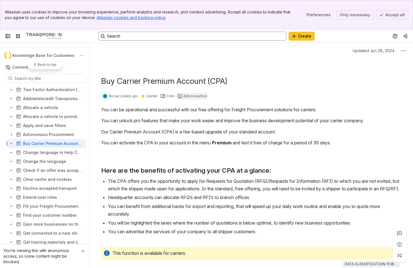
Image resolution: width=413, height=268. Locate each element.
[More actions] (81, 55)
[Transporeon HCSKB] (44, 36)
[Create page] (399, 255)
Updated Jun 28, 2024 (373, 50)
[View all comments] (399, 233)
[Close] (83, 251)
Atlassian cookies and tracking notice (131, 17)
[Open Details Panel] (399, 244)
